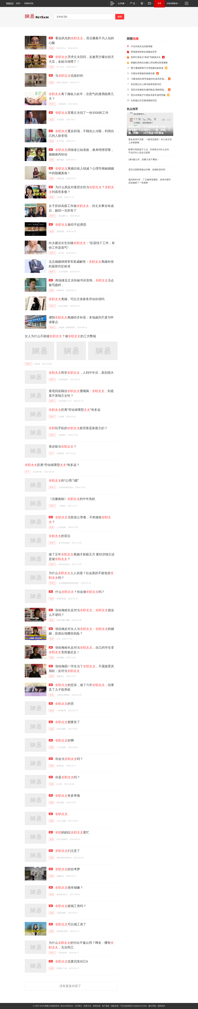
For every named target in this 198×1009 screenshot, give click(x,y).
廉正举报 (152, 1006)
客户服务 (106, 1006)
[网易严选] (132, 3)
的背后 (59, 536)
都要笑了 (67, 722)
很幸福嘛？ (69, 887)
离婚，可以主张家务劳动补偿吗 (76, 299)
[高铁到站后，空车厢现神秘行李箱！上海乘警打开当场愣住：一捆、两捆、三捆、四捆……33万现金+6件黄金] (150, 124)
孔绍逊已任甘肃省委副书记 (144, 100)
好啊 (64, 740)
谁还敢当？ (63, 446)
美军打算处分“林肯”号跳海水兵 (146, 57)
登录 (159, 3)
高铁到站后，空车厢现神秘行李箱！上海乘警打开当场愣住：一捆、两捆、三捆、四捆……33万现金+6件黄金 (149, 129)
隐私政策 (115, 1006)
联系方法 (87, 1006)
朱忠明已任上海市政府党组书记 (146, 84)
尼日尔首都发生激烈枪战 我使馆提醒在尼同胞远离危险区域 (149, 89)
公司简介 (78, 1006)
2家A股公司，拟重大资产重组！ (143, 159)
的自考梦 (67, 869)
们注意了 (67, 851)
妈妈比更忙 (72, 832)
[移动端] (112, 3)
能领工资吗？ (70, 906)
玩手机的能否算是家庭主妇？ (78, 428)
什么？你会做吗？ (79, 592)
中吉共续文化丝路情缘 (142, 46)
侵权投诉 (161, 1006)
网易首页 (10, 3)
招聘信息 (96, 1006)
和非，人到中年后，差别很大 (81, 372)
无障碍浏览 (28, 3)
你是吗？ (67, 777)
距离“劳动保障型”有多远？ (52, 465)
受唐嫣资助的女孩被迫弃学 (144, 51)
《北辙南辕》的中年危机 (72, 499)
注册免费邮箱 (172, 3)
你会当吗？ (68, 759)
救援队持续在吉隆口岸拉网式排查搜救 (149, 62)
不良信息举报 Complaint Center (133, 1006)
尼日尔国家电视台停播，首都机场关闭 (146, 169)
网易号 (52, 104)
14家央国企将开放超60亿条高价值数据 (149, 78)
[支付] (142, 3)
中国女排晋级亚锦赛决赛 (143, 73)
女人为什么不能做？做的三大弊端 (60, 336)
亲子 (51, 453)
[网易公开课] (121, 3)
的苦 (64, 703)
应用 (18, 3)
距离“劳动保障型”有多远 (74, 410)
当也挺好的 (68, 75)
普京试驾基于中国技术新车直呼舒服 (148, 94)
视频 (51, 48)
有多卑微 (67, 795)
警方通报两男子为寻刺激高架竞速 (147, 67)
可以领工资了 (70, 924)
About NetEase (66, 1006)
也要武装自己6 (71, 961)
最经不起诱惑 (70, 224)
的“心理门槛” (64, 480)
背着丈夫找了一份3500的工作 (81, 112)
